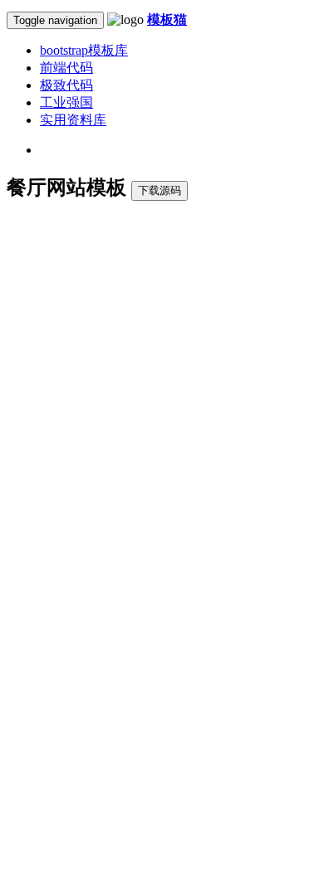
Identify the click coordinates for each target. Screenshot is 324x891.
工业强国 (66, 102)
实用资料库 (73, 120)
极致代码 (66, 85)
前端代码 (66, 68)
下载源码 (159, 190)
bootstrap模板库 (84, 50)
